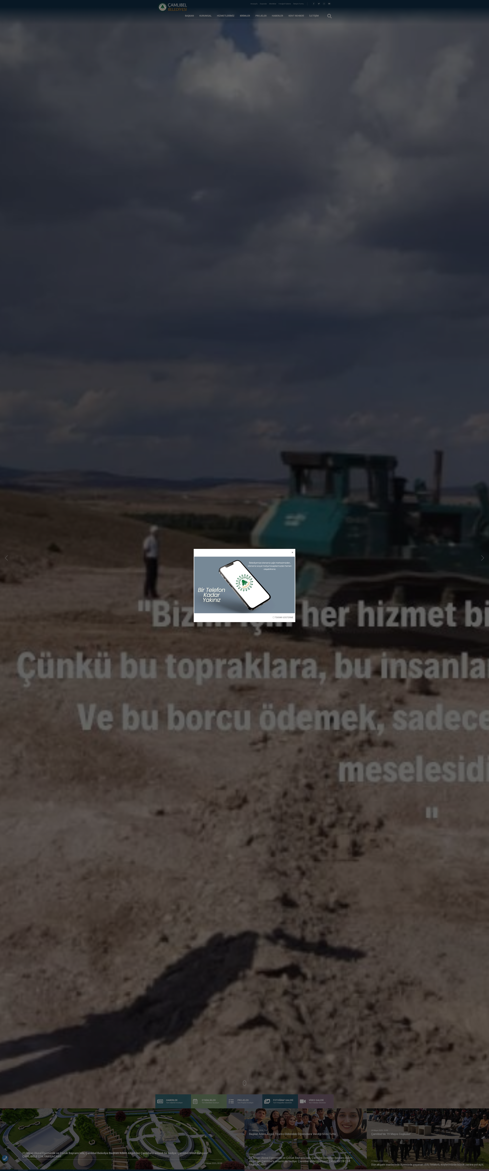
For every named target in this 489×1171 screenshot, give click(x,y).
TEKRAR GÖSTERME (283, 617)
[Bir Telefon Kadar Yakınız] (244, 585)
